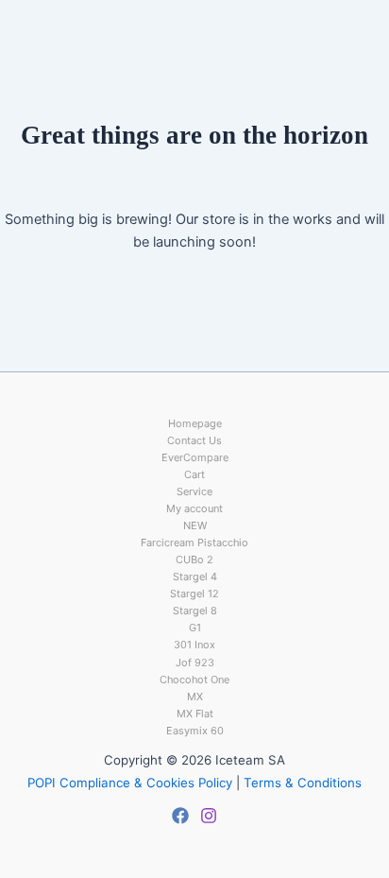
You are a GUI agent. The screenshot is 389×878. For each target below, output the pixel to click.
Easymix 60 (195, 730)
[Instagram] (208, 815)
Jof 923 (195, 662)
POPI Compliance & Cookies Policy (129, 782)
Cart (194, 474)
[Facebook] (180, 815)
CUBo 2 (194, 559)
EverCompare (194, 457)
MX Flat (195, 713)
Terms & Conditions (303, 782)
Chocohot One (194, 679)
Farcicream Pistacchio (194, 542)
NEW (195, 525)
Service (194, 491)
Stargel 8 (195, 610)
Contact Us (194, 440)
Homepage (195, 423)
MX (195, 696)
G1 (195, 627)
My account (194, 508)
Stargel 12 (194, 593)
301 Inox (194, 644)
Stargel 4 (195, 576)
